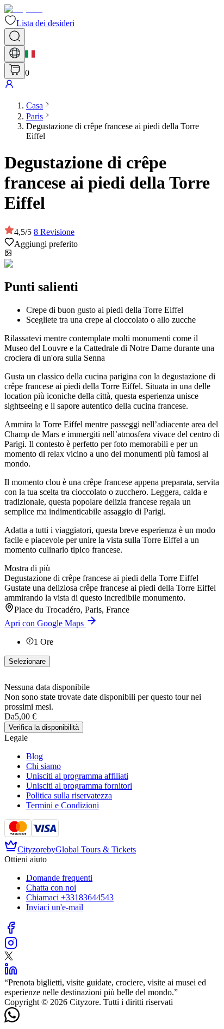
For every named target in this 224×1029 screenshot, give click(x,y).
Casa (34, 105)
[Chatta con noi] (12, 1019)
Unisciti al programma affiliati (77, 775)
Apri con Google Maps (44, 623)
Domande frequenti (59, 877)
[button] (39, 23)
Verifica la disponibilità (44, 727)
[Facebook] (10, 931)
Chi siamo (43, 766)
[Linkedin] (10, 972)
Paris (34, 116)
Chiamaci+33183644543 (70, 897)
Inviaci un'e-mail (54, 907)
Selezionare (27, 661)
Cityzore (32, 849)
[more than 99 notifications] (14, 70)
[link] (34, 105)
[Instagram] (10, 946)
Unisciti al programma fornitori (79, 785)
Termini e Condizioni (62, 805)
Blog (34, 756)
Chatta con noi (51, 887)
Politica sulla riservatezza (69, 795)
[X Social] (8, 957)
